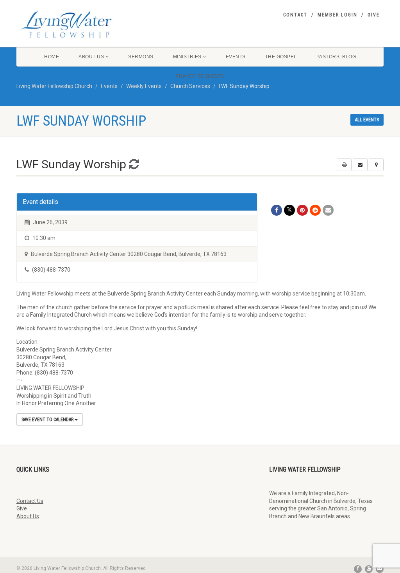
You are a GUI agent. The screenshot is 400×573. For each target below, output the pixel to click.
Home (51, 56)
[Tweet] (289, 210)
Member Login (337, 15)
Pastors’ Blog (336, 56)
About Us (91, 56)
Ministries (187, 56)
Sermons (141, 56)
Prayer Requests (200, 76)
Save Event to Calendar (48, 419)
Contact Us (29, 501)
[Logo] (73, 24)
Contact (295, 15)
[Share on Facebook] (276, 210)
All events (367, 120)
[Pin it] (302, 210)
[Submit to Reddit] (315, 210)
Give (374, 15)
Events (236, 56)
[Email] (328, 210)
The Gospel (281, 56)
